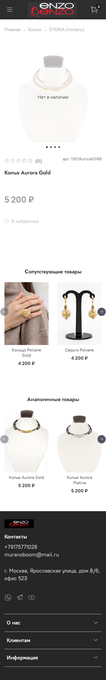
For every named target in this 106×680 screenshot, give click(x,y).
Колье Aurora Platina (79, 480)
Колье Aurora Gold (26, 477)
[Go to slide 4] (59, 147)
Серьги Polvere (79, 350)
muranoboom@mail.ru (31, 554)
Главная (12, 29)
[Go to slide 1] (47, 147)
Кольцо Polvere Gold (26, 352)
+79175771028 (20, 547)
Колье (35, 29)
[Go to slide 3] (55, 147)
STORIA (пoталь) (66, 29)
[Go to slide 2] (51, 147)
